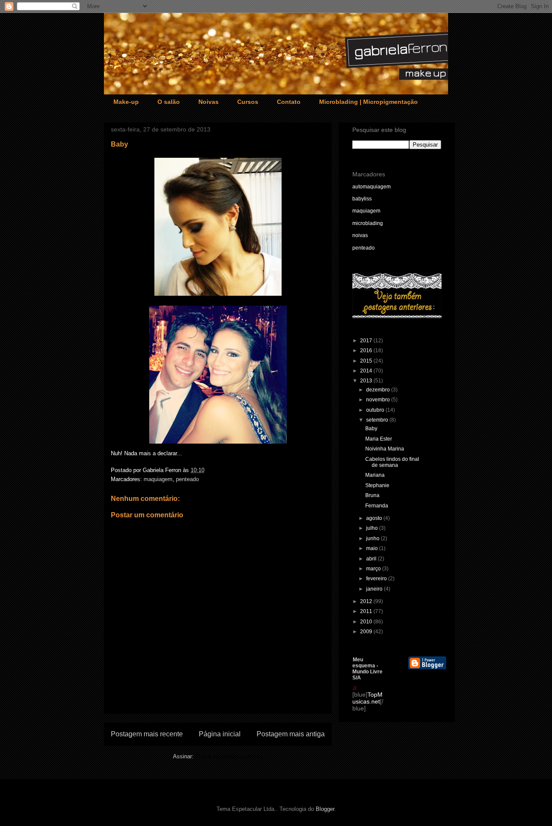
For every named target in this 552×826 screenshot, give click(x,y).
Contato (289, 101)
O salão (168, 101)
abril (372, 559)
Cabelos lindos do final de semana (392, 462)
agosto (374, 518)
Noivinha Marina (384, 449)
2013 (366, 381)
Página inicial (220, 734)
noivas (360, 235)
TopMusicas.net (367, 698)
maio (372, 548)
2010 (366, 622)
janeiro (375, 589)
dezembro (378, 390)
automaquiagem (371, 187)
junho (373, 538)
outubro (376, 410)
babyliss (362, 199)
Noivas (208, 101)
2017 (366, 341)
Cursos (247, 101)
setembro (377, 420)
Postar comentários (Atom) (229, 756)
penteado (187, 479)
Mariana (375, 475)
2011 (366, 611)
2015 (366, 361)
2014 (366, 371)
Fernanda (376, 506)
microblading (367, 223)
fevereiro (377, 579)
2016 (366, 350)
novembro (378, 400)
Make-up (126, 101)
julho (372, 528)
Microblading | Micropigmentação (368, 101)
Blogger (325, 809)
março (374, 569)
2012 (366, 601)
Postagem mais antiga (291, 734)
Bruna (372, 495)
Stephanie (377, 485)
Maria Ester (378, 439)
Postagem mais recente (147, 734)
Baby (371, 429)
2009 (366, 632)
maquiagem (158, 479)
